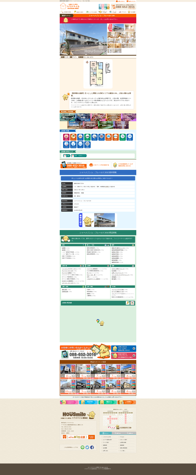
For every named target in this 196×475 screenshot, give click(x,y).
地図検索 (105, 445)
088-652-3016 (109, 402)
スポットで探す (123, 439)
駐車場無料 (108, 139)
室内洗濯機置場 (87, 147)
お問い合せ (105, 450)
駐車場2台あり (115, 139)
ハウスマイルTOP (107, 436)
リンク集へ (122, 450)
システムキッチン (94, 139)
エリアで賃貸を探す (107, 439)
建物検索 (122, 445)
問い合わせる (128, 402)
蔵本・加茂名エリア (80, 155)
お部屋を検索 (123, 442)
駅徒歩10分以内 (66, 139)
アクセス (122, 436)
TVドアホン (122, 139)
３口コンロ (101, 139)
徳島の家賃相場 (123, 448)
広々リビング (87, 139)
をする (90, 402)
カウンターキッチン (80, 139)
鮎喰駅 (107, 186)
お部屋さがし (70, 402)
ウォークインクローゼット (73, 139)
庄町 (68, 155)
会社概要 (105, 448)
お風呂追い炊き (129, 139)
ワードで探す (106, 442)
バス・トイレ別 (80, 147)
